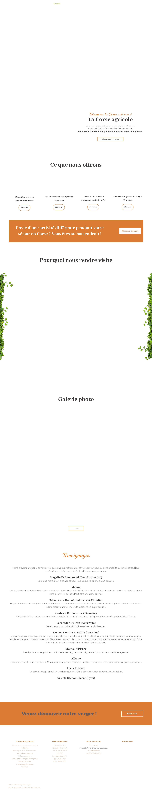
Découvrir (24, 208)
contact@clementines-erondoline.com (93, 748)
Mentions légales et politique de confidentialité (24, 787)
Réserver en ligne (130, 231)
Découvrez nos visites (110, 139)
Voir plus (76, 528)
